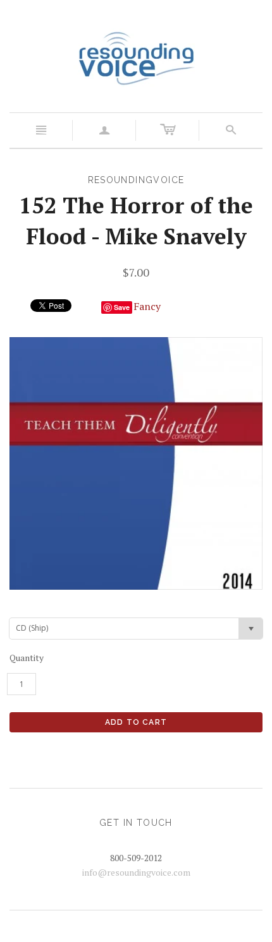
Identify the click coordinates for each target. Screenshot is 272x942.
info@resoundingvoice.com (136, 872)
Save (122, 307)
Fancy (147, 306)
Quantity (26, 658)
